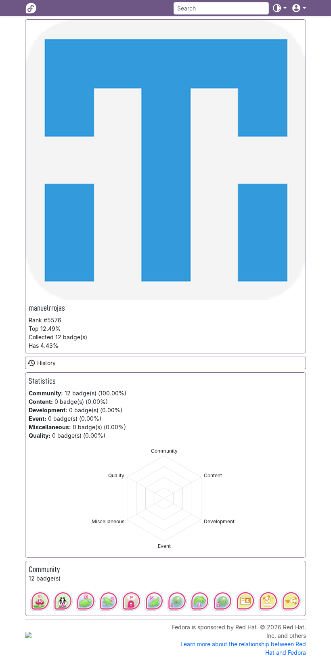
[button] (279, 8)
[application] (164, 498)
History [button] (46, 362)
